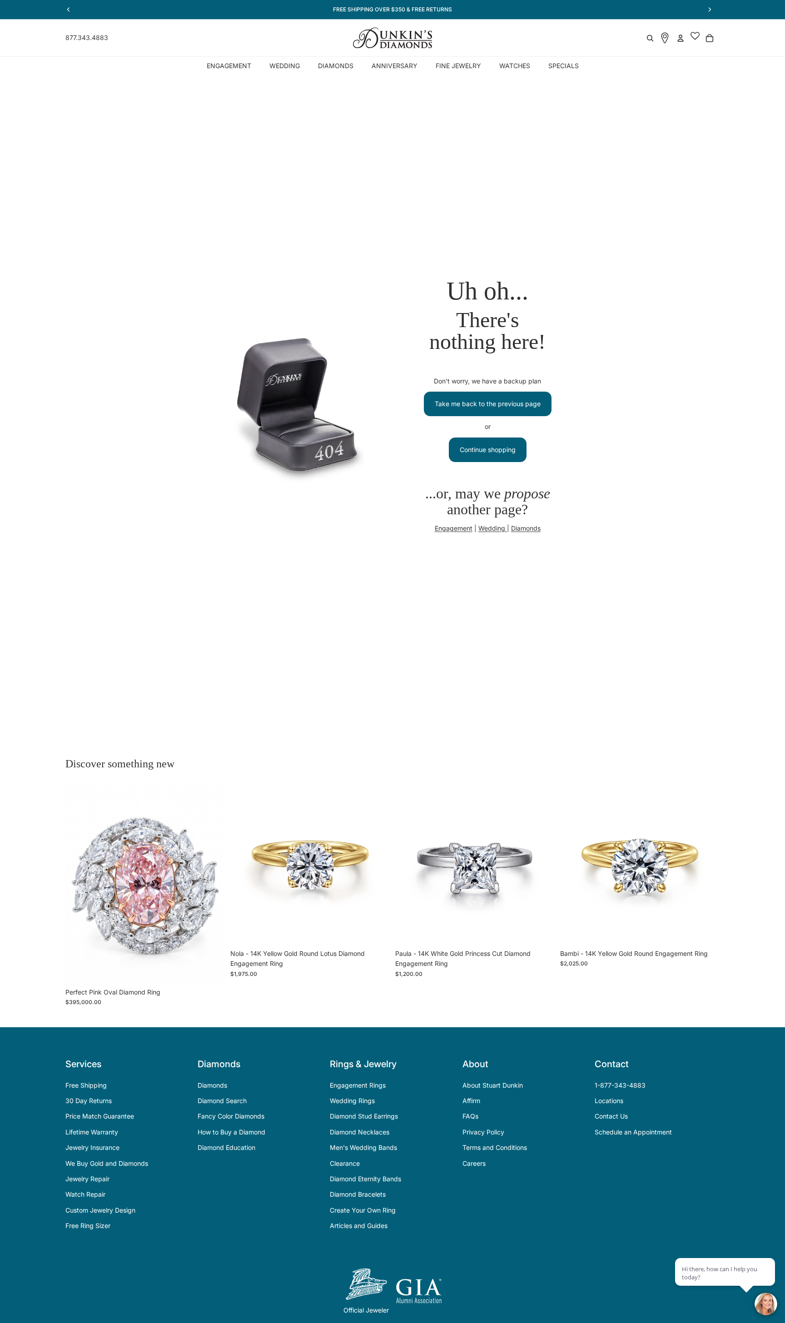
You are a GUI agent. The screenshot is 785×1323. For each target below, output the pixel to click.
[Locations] (665, 38)
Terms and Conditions (494, 1147)
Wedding (492, 528)
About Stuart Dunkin (492, 1085)
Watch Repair (85, 1194)
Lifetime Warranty (91, 1132)
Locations (609, 1100)
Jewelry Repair (87, 1179)
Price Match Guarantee (99, 1116)
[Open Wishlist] (695, 38)
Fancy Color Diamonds (231, 1116)
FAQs (470, 1116)
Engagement (453, 528)
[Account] (681, 38)
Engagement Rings (358, 1085)
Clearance (345, 1163)
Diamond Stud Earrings (364, 1116)
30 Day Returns (88, 1100)
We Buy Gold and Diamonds (106, 1163)
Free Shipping (86, 1085)
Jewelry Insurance (92, 1147)
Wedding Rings (352, 1100)
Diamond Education (226, 1147)
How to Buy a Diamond (231, 1132)
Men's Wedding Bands (363, 1147)
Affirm (471, 1100)
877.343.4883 (86, 37)
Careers (474, 1163)
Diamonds (526, 528)
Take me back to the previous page (488, 404)
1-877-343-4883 (620, 1085)
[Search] (650, 38)
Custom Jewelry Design (100, 1210)
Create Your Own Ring (363, 1210)
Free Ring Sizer (87, 1225)
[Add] (211, 969)
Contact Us (611, 1116)
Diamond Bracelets (358, 1194)
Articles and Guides (359, 1225)
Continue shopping (488, 449)
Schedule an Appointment (633, 1132)
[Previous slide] (79, 885)
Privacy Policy (483, 1132)
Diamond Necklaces (359, 1132)
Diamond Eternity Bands (365, 1179)
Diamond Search (222, 1100)
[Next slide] (211, 885)
